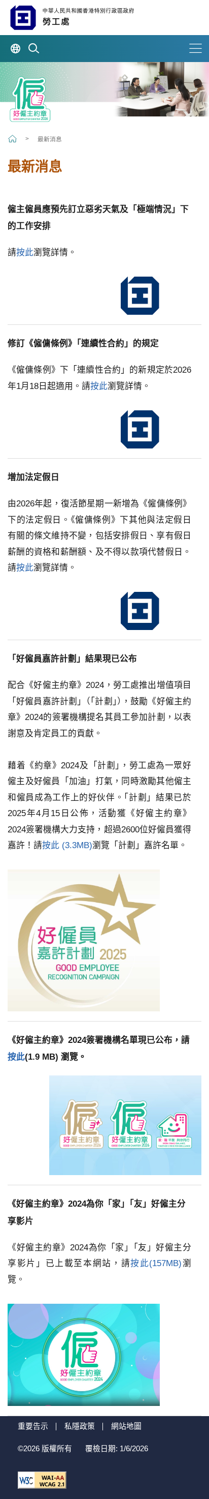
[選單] (195, 48)
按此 (24, 252)
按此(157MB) (156, 1263)
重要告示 (33, 1426)
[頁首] (189, 1464)
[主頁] (13, 138)
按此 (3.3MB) (67, 845)
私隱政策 (79, 1426)
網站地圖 (126, 1426)
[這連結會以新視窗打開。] (42, 1480)
